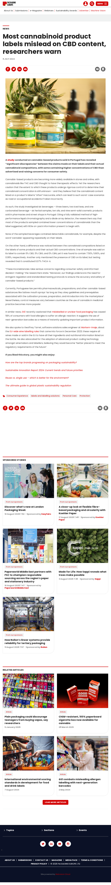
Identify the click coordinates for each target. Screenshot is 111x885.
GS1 (23, 311)
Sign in (66, 63)
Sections (49, 830)
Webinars (48, 10)
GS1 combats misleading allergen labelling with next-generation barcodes (80, 782)
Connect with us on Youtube (60, 844)
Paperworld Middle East (17, 588)
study (10, 160)
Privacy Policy (39, 863)
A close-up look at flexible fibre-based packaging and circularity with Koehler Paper (82, 510)
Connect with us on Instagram (68, 844)
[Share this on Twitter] (13, 69)
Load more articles (55, 802)
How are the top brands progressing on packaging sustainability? (41, 362)
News (6, 28)
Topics (10, 830)
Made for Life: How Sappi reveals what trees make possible (82, 573)
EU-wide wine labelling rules (24, 331)
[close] (81, 67)
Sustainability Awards (66, 10)
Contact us (41, 860)
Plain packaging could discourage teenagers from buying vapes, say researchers (26, 720)
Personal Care (69, 395)
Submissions (21, 10)
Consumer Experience (17, 395)
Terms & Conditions (92, 860)
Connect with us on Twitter (43, 844)
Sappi (98, 579)
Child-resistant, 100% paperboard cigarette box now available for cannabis (80, 720)
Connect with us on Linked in (51, 844)
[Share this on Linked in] (19, 69)
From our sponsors (14, 502)
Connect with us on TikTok (55, 850)
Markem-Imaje (89, 327)
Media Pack (71, 860)
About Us (8, 10)
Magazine (57, 860)
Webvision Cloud (63, 874)
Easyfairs (46, 514)
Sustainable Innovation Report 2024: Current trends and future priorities (44, 370)
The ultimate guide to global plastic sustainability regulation (38, 385)
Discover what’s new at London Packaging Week (24, 508)
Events (83, 830)
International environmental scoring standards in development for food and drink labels (28, 782)
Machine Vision (98, 10)
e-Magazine (36, 10)
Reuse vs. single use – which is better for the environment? (37, 377)
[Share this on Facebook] (7, 69)
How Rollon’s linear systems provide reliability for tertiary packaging (27, 641)
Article (9, 712)
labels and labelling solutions (45, 395)
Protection (85, 395)
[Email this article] (25, 69)
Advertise (84, 10)
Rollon (44, 647)
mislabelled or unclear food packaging (72, 311)
